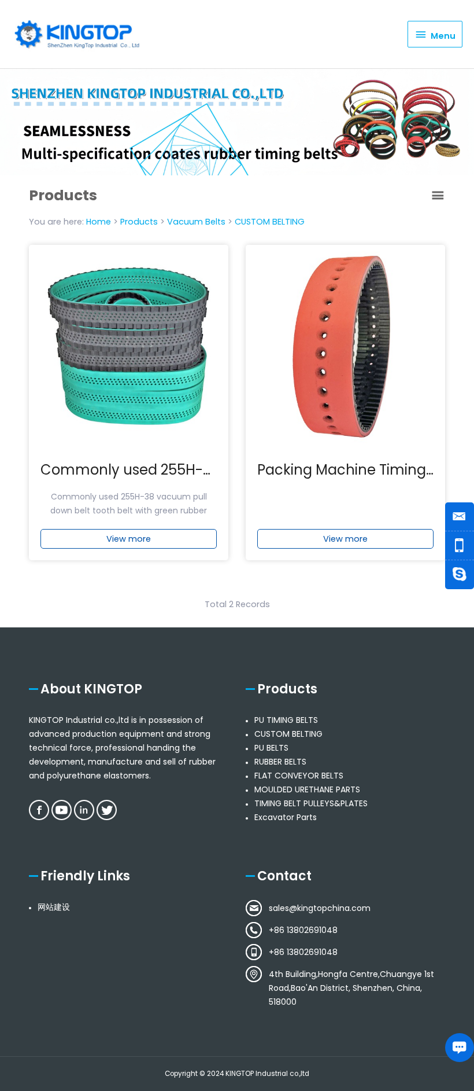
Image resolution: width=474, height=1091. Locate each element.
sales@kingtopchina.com (320, 908)
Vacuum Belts (196, 221)
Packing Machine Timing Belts (359, 469)
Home (98, 221)
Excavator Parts (285, 817)
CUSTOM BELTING (270, 221)
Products (139, 221)
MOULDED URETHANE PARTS (307, 789)
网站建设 (54, 907)
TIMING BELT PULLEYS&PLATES (311, 803)
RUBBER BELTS (280, 761)
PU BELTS (271, 748)
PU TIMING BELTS (286, 720)
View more (128, 539)
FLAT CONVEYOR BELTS (298, 775)
